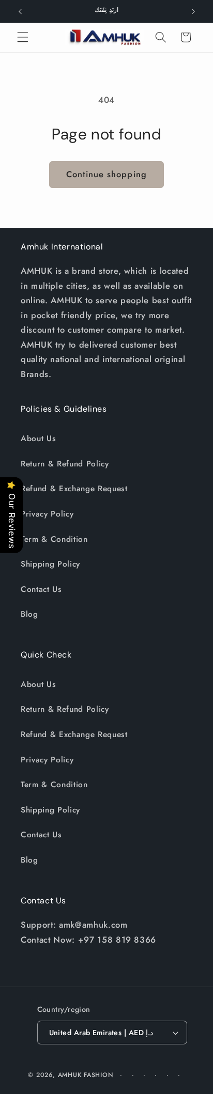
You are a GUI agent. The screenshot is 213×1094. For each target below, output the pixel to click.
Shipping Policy (50, 564)
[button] (22, 37)
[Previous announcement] (20, 11)
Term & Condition (54, 539)
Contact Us (41, 589)
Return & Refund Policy (65, 464)
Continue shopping (106, 174)
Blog (29, 614)
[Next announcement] (193, 11)
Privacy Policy (47, 514)
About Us (38, 438)
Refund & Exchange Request (74, 488)
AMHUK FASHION (87, 1075)
